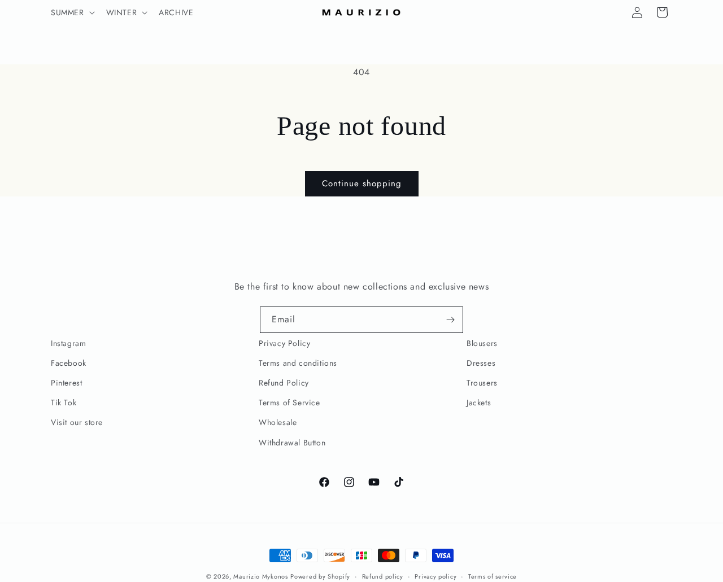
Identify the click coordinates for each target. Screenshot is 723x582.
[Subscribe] (450, 320)
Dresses (481, 363)
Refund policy (382, 576)
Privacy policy (435, 576)
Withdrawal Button (292, 442)
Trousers (482, 382)
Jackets (479, 402)
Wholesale (278, 422)
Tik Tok (63, 402)
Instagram (68, 343)
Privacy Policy (284, 343)
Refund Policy (284, 382)
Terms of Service (289, 402)
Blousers (482, 343)
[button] (71, 12)
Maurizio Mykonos (260, 576)
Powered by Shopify (320, 576)
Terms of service (492, 576)
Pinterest (66, 382)
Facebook (68, 363)
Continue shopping (362, 183)
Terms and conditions (298, 363)
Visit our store (77, 422)
